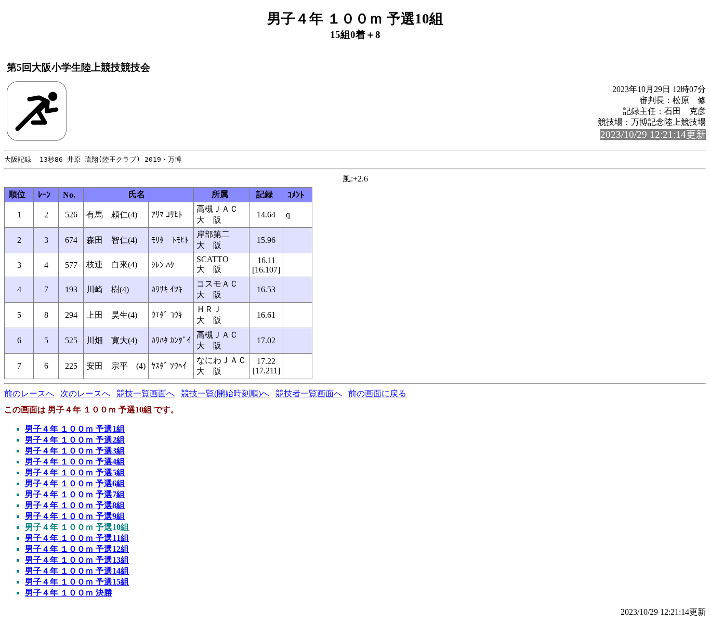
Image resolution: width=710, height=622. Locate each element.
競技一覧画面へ (145, 393)
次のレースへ (85, 393)
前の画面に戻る (377, 393)
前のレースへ (29, 393)
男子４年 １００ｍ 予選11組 (77, 538)
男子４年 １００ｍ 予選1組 (75, 428)
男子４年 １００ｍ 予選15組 (77, 581)
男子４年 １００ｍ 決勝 (68, 592)
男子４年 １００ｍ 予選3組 (75, 450)
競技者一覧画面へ (308, 393)
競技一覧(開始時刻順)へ (225, 393)
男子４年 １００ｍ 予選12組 (77, 549)
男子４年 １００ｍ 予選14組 (77, 570)
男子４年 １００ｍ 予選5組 (75, 472)
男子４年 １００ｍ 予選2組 (75, 439)
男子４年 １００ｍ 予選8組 (75, 505)
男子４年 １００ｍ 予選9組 (75, 516)
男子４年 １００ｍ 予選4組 (75, 461)
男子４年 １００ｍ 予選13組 (77, 559)
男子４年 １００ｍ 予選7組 (75, 494)
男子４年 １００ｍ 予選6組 (75, 483)
